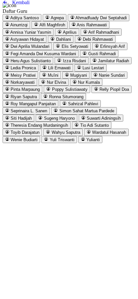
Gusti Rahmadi (101, 53)
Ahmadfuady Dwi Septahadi (100, 17)
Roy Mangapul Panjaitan (32, 103)
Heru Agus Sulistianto (30, 60)
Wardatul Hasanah (108, 132)
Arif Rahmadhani (103, 32)
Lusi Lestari (92, 68)
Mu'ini (52, 75)
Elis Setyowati (74, 46)
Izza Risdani (74, 60)
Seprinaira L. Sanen (28, 111)
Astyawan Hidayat (26, 39)
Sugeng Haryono (59, 118)
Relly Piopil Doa (113, 89)
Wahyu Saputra (65, 132)
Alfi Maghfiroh (52, 25)
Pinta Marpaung (24, 89)
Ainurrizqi (18, 25)
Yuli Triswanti (61, 139)
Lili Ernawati (59, 68)
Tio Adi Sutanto (94, 125)
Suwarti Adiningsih (103, 118)
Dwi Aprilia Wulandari (29, 46)
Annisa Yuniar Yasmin (30, 32)
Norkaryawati (22, 82)
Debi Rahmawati (97, 39)
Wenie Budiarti (23, 139)
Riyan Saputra (23, 96)
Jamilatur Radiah (113, 60)
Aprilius (69, 32)
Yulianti (92, 139)
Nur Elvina (56, 82)
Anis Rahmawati (91, 25)
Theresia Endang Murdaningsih (38, 125)
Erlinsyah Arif (112, 46)
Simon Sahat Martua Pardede (86, 111)
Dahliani (63, 39)
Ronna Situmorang (65, 96)
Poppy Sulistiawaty (69, 89)
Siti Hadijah (20, 118)
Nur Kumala (88, 82)
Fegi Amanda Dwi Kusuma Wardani (42, 53)
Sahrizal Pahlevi (82, 103)
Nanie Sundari (111, 75)
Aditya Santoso (24, 17)
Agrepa (57, 17)
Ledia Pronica (22, 68)
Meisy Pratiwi (22, 75)
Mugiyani (78, 75)
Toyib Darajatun (24, 132)
